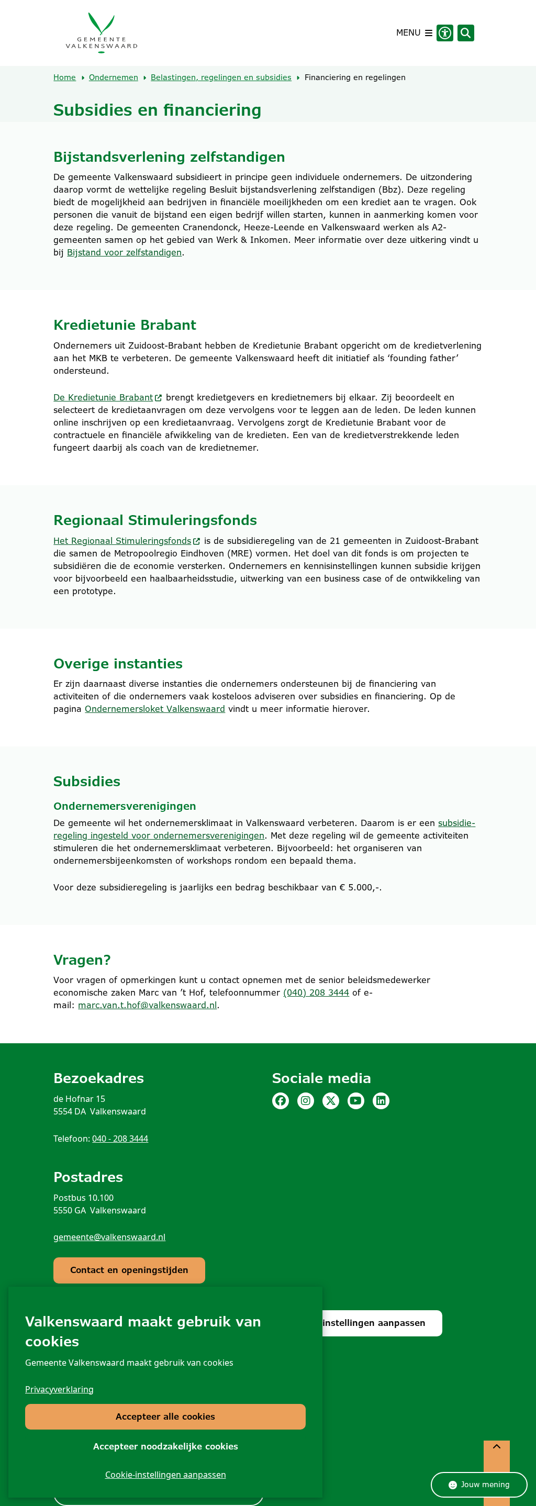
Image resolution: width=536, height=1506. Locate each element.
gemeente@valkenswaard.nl (109, 1237)
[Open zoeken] (465, 33)
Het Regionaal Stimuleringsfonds (122, 541)
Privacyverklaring (59, 1389)
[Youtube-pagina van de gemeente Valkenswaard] (356, 1100)
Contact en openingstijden (129, 1270)
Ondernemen (113, 77)
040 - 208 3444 (120, 1138)
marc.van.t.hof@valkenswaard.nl (147, 1005)
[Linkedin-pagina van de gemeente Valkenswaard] (381, 1100)
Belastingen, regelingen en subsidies (221, 77)
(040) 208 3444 (316, 992)
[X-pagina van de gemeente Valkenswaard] (330, 1100)
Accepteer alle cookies (165, 1416)
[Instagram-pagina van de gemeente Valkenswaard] (305, 1100)
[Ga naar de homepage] (101, 33)
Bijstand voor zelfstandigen (124, 252)
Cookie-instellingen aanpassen (165, 1474)
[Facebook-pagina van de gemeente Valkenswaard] (280, 1100)
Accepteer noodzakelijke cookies (165, 1446)
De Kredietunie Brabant (103, 397)
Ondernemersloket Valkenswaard (155, 709)
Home (64, 77)
